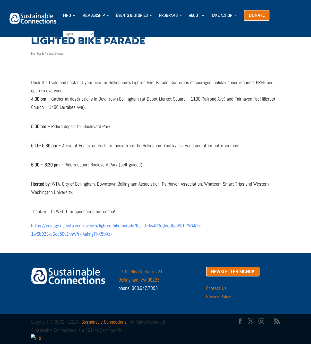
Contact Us (216, 288)
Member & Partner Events (47, 53)
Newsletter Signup (232, 272)
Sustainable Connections (104, 322)
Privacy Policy (218, 296)
